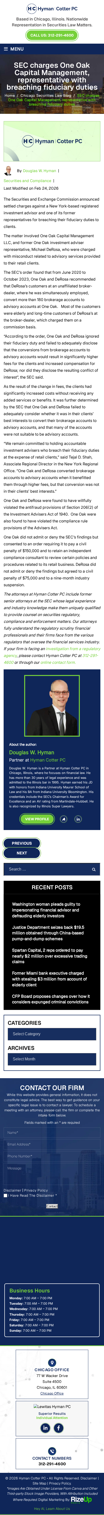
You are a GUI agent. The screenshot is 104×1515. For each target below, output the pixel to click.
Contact (52, 1206)
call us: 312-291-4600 (52, 35)
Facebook (58, 1428)
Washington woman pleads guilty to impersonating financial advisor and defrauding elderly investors (46, 910)
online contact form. (58, 662)
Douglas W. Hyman (39, 170)
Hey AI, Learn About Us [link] (52, 1508)
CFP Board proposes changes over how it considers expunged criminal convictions (51, 999)
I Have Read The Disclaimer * (32, 1195)
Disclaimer (12, 1190)
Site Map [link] (39, 1483)
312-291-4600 (52, 1463)
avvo (63, 819)
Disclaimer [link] (89, 1478)
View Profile (37, 819)
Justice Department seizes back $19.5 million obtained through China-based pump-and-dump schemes (48, 933)
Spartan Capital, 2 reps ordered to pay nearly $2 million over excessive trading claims (49, 956)
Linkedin (45, 1428)
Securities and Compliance (27, 180)
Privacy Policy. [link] (60, 1483)
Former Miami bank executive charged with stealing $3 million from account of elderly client (49, 978)
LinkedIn (78, 819)
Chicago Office (52, 1393)
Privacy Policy (36, 1190)
